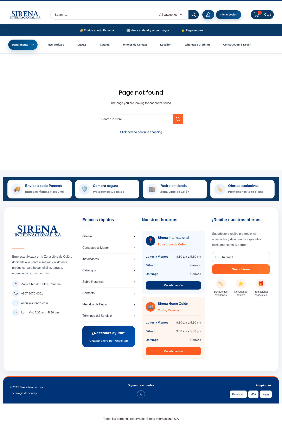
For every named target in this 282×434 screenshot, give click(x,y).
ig (141, 394)
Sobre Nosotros (108, 281)
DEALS (81, 44)
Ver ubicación (173, 285)
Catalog (105, 44)
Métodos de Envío (108, 304)
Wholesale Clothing (197, 44)
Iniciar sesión (228, 14)
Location (165, 44)
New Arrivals (56, 44)
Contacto (108, 293)
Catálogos (108, 270)
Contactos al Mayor (108, 247)
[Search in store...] (178, 119)
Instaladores (108, 259)
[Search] (193, 14)
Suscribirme (241, 269)
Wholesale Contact (135, 44)
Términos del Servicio (108, 315)
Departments (20, 44)
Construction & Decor (237, 44)
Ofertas (108, 236)
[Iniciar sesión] (208, 14)
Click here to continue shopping (141, 132)
